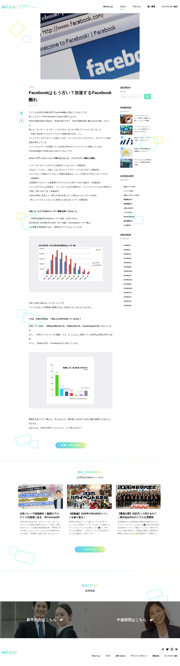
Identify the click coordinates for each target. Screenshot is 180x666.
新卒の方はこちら (42, 620)
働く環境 (151, 7)
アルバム (136, 7)
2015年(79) (127, 293)
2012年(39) (127, 305)
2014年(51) (127, 297)
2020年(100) (128, 271)
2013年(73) (127, 301)
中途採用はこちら (132, 620)
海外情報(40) (128, 221)
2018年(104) (128, 280)
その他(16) (127, 225)
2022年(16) (127, 263)
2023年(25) (127, 258)
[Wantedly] (176, 649)
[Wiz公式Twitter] (167, 649)
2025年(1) (127, 250)
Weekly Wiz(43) (129, 217)
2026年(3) (127, 245)
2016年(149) (128, 288)
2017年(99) (127, 284)
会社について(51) (129, 187)
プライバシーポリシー (139, 656)
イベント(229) (128, 191)
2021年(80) (127, 267)
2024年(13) (127, 254)
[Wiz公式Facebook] (162, 649)
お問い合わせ (120, 656)
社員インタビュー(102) (131, 195)
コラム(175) (128, 212)
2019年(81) (127, 275)
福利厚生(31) (128, 199)
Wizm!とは (108, 7)
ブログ (123, 7)
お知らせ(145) (128, 208)
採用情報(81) (128, 204)
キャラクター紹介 (170, 7)
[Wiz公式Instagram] (171, 649)
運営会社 (155, 656)
